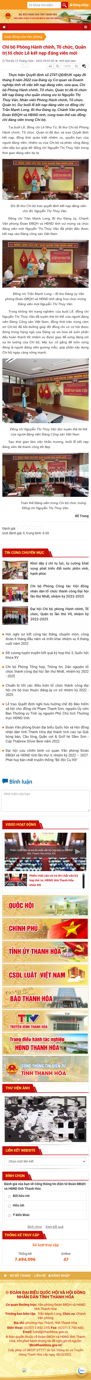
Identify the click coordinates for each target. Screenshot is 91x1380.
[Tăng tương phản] (84, 66)
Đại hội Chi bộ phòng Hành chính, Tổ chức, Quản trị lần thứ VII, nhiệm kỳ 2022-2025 (59, 614)
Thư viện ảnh (17, 1088)
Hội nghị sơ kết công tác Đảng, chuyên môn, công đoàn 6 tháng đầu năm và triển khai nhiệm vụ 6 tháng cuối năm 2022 (47, 639)
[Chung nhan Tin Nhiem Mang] (45, 1370)
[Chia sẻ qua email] (25, 65)
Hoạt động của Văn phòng (23, 37)
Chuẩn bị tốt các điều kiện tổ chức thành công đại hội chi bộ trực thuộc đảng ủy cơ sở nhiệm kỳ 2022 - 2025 (47, 690)
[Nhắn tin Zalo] (82, 1371)
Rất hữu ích (21, 1196)
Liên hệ (40, 1275)
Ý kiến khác (21, 1215)
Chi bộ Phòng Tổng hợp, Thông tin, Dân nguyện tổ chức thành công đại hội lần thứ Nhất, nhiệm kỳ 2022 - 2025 (47, 671)
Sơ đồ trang (20, 1275)
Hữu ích (18, 1205)
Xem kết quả (54, 1227)
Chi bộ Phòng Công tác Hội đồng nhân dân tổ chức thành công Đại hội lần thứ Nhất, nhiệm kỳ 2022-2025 (59, 591)
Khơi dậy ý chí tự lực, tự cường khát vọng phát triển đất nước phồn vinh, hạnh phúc (59, 568)
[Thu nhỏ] (76, 66)
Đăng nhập (80, 5)
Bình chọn (35, 1227)
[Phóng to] (57, 66)
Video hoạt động (20, 824)
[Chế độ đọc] (50, 66)
